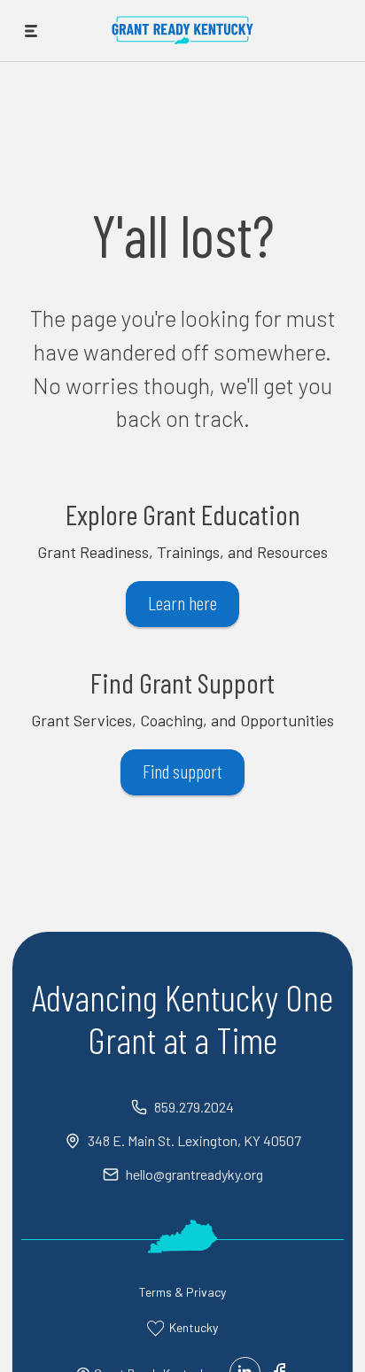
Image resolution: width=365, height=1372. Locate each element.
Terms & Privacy (182, 1291)
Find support (182, 770)
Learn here (182, 602)
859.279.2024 (194, 1106)
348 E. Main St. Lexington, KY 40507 (194, 1140)
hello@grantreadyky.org (194, 1174)
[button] (31, 31)
